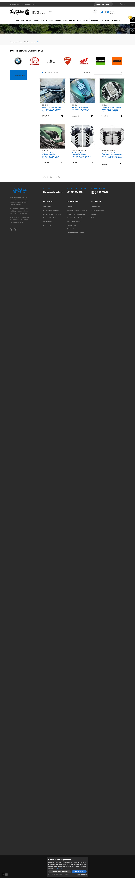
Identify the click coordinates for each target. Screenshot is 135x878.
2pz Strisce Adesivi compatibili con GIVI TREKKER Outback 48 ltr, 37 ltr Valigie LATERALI (81, 155)
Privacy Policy (71, 225)
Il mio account (95, 207)
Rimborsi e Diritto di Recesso (76, 214)
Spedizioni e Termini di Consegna (77, 210)
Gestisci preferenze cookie (75, 233)
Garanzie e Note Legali (74, 221)
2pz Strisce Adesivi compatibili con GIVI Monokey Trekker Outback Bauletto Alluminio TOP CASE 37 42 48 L (111, 156)
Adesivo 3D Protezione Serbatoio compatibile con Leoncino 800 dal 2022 (81, 109)
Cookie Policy (71, 229)
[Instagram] (15, 229)
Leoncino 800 (18, 75)
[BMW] (67, 61)
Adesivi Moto (47, 207)
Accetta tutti (79, 871)
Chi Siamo (70, 207)
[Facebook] (11, 229)
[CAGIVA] (84, 61)
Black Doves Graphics (79, 150)
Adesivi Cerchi (47, 225)
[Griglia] (42, 72)
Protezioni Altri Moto (49, 218)
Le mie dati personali (97, 210)
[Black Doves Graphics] (51, 61)
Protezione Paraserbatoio (51, 210)
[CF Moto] (100, 61)
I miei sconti (94, 214)
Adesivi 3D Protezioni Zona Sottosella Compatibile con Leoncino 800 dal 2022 (51, 109)
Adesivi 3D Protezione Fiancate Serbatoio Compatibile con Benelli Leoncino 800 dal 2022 (50, 155)
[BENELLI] (34, 61)
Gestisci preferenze (82, 874)
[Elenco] (45, 72)
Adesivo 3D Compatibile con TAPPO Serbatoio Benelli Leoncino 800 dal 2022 (111, 109)
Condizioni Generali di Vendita (76, 218)
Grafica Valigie (47, 221)
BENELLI (45, 105)
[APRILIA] (18, 61)
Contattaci (94, 218)
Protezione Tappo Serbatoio (52, 214)
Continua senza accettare (60, 871)
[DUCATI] (117, 61)
